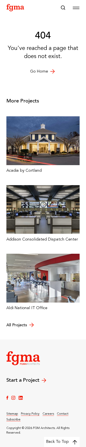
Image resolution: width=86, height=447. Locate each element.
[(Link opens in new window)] (7, 398)
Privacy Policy (30, 413)
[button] (63, 7)
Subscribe (13, 419)
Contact (62, 413)
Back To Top (57, 442)
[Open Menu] (76, 7)
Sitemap (12, 413)
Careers (48, 413)
